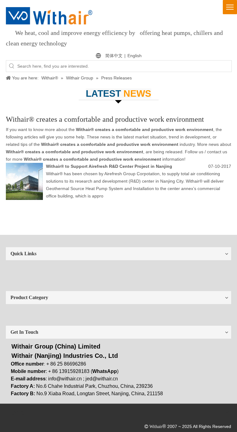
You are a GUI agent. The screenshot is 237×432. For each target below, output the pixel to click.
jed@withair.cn (101, 378)
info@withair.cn (65, 378)
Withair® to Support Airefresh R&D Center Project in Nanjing (109, 166)
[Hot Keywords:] (11, 66)
